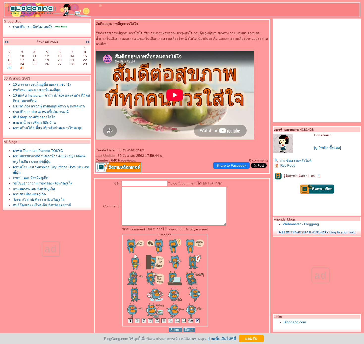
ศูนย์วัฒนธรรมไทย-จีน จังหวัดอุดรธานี (42, 205)
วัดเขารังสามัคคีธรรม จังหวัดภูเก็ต (39, 200)
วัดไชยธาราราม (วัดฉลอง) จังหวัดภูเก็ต (43, 183)
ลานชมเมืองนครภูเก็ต (29, 194)
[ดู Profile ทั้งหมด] (327, 148)
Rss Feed (287, 165)
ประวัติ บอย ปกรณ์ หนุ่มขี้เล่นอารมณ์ (41, 112)
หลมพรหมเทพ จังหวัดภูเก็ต (34, 189)
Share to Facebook (231, 165)
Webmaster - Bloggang (301, 224)
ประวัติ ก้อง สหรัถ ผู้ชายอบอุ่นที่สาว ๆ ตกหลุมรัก (49, 106)
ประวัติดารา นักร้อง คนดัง (32, 27)
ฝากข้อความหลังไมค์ (296, 160)
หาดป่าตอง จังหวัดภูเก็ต (30, 178)
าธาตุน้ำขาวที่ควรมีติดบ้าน (34, 122)
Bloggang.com (295, 322)
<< (6, 42)
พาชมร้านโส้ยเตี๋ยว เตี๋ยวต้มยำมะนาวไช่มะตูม (47, 128)
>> (88, 42)
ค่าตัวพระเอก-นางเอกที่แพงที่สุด (36, 90)
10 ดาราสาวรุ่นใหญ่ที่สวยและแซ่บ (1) (42, 84)
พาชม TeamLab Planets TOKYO (38, 151)
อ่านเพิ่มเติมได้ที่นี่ (222, 338)
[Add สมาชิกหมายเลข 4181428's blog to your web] (317, 232)
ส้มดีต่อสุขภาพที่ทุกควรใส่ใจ (34, 117)
